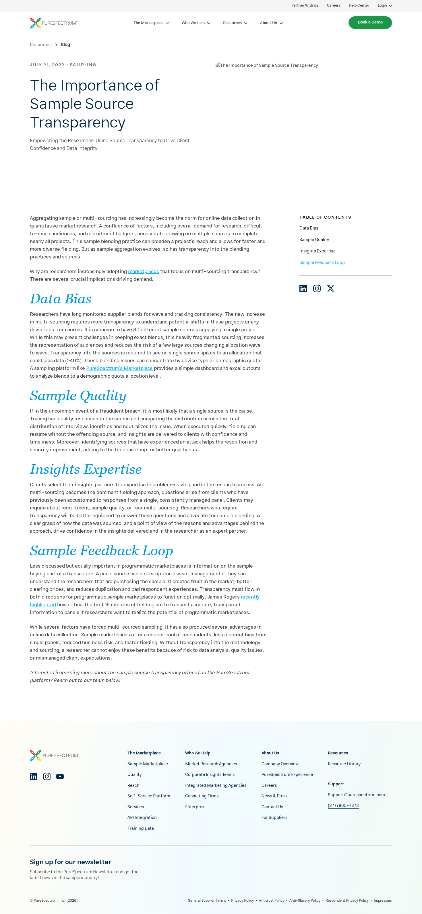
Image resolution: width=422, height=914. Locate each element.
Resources (41, 45)
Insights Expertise (317, 251)
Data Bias (308, 228)
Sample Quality (314, 239)
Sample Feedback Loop (322, 262)
